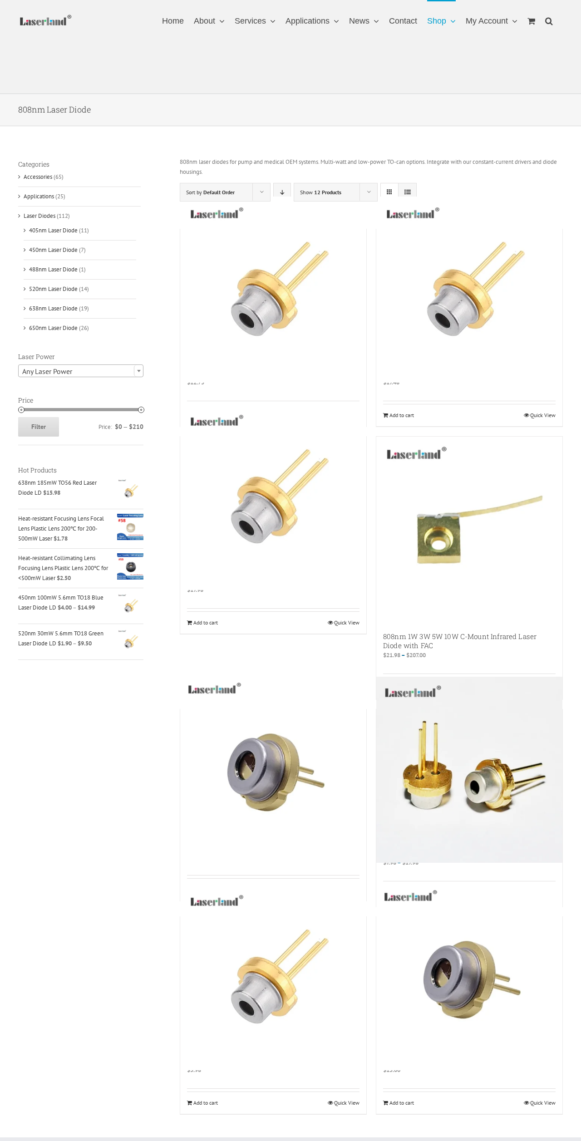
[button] (549, 20)
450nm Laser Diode (53, 250)
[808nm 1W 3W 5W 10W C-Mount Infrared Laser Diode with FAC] (469, 530)
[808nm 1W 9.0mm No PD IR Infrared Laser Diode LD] (273, 769)
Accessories (38, 177)
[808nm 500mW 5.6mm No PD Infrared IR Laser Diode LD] (273, 977)
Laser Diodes (39, 216)
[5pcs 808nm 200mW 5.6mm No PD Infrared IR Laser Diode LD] (273, 289)
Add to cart (401, 415)
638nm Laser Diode (53, 308)
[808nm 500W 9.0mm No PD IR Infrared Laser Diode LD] (469, 977)
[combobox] (80, 370)
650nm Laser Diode (53, 328)
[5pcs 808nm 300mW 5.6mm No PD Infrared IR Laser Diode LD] (273, 497)
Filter (38, 427)
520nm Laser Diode (53, 289)
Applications (39, 196)
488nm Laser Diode (53, 269)
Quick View (543, 415)
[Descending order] (282, 192)
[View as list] (407, 192)
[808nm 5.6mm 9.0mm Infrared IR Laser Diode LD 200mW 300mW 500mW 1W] (469, 769)
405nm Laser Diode (53, 230)
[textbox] (81, 371)
